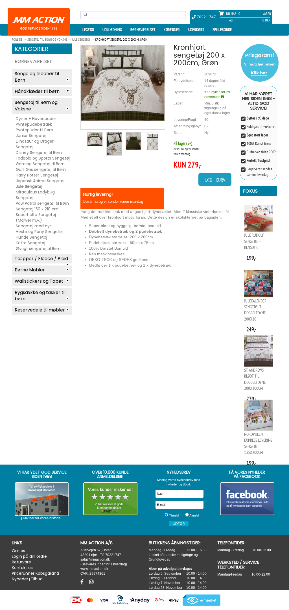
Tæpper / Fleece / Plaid (41, 258)
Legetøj (88, 29)
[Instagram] (91, 582)
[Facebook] (82, 582)
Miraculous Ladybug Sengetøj (35, 195)
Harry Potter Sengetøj (37, 175)
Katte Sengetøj (30, 243)
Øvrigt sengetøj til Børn (38, 248)
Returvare (21, 562)
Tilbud (37, 579)
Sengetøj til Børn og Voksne (36, 105)
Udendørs (196, 29)
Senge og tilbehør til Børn (37, 76)
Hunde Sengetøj (31, 237)
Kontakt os (22, 567)
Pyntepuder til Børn (34, 130)
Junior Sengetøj (31, 135)
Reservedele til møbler (40, 310)
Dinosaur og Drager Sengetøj (35, 144)
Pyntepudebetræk (34, 124)
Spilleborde (222, 29)
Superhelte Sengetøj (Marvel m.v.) (36, 217)
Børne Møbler (30, 270)
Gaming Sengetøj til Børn (40, 164)
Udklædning (112, 29)
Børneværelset (142, 29)
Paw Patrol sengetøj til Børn (42, 203)
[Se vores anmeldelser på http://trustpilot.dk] (110, 498)
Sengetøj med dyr (33, 226)
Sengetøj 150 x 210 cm (37, 209)
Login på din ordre (29, 556)
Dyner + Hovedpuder (36, 118)
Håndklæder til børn (37, 91)
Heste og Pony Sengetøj (39, 231)
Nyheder (20, 579)
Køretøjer (172, 29)
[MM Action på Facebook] (247, 498)
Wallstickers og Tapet (39, 281)
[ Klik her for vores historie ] (41, 518)
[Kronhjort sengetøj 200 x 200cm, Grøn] (123, 83)
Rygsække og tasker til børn (40, 295)
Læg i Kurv (215, 180)
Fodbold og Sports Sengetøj (43, 158)
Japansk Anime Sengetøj (40, 181)
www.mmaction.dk (94, 568)
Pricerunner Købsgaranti (35, 573)
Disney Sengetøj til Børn (39, 152)
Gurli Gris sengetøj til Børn (41, 169)
